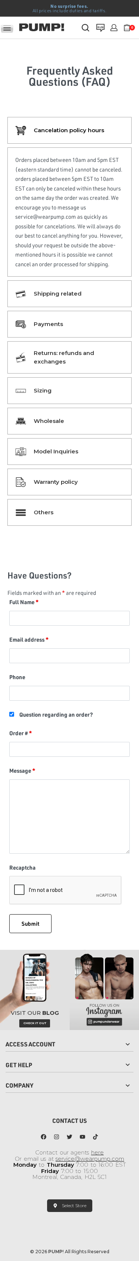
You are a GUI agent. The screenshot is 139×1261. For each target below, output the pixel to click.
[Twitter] (69, 1136)
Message (22, 770)
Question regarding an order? (56, 714)
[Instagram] (56, 1136)
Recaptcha (22, 867)
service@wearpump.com (90, 1158)
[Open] (7, 28)
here (97, 1152)
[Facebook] (43, 1136)
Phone (17, 677)
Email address (29, 639)
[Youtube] (82, 1136)
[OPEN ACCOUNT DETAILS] (114, 28)
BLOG (100, 27)
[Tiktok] (95, 1136)
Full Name (24, 602)
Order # (20, 733)
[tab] (69, 130)
